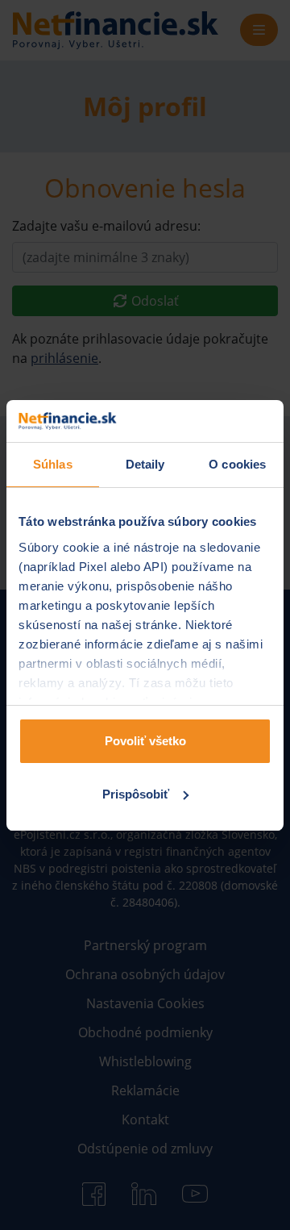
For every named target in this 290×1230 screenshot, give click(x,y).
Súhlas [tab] (52, 464)
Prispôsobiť (135, 794)
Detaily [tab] (145, 464)
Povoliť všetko (145, 741)
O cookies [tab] (237, 464)
